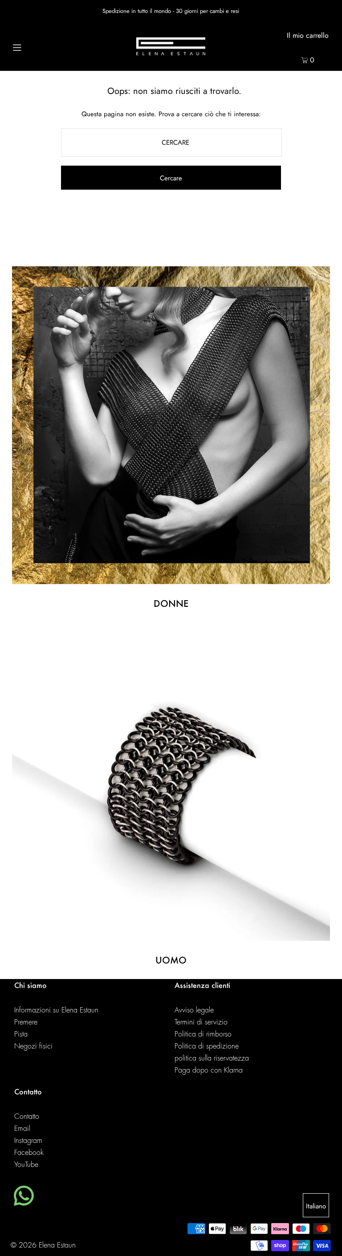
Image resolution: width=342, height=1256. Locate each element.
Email (22, 1128)
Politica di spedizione (207, 1046)
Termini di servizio (201, 1022)
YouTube (26, 1164)
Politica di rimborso (203, 1034)
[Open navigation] (34, 46)
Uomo (171, 960)
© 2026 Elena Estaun (43, 1245)
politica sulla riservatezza (212, 1058)
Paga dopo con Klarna (209, 1070)
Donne (171, 603)
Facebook (29, 1152)
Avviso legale (194, 1010)
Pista (21, 1034)
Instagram (28, 1140)
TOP (326, 1243)
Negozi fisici (33, 1046)
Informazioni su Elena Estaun (56, 1010)
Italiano (316, 1206)
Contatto (26, 1116)
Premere (25, 1022)
